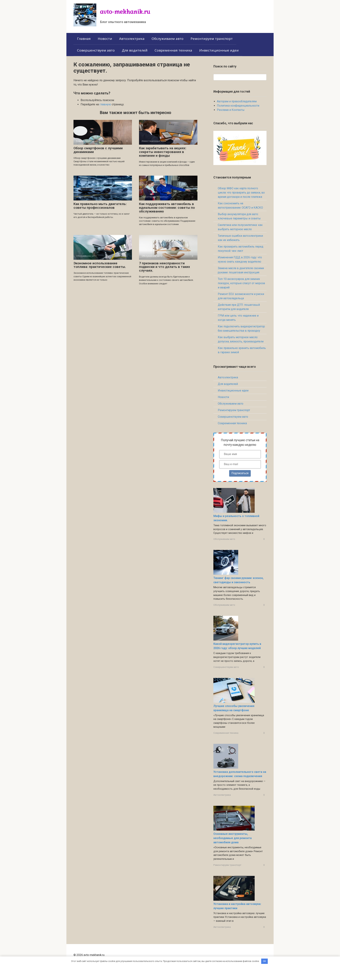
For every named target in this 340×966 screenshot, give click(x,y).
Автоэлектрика (131, 38)
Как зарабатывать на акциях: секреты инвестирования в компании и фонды (162, 152)
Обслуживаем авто (167, 38)
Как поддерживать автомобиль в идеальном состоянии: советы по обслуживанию (167, 207)
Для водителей (135, 50)
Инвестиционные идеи (219, 50)
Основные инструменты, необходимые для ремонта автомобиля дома (232, 838)
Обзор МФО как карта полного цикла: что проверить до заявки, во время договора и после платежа (241, 192)
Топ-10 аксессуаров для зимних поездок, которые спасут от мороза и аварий (241, 283)
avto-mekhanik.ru (125, 11)
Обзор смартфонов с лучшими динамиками (98, 150)
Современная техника (173, 50)
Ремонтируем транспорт (212, 38)
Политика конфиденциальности (238, 105)
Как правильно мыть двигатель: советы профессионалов (100, 206)
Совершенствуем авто (96, 50)
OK (264, 961)
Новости (105, 38)
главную (105, 104)
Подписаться (239, 473)
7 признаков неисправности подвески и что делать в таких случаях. (164, 267)
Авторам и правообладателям (237, 101)
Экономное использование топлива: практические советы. (99, 265)
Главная (84, 38)
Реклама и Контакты (231, 110)
